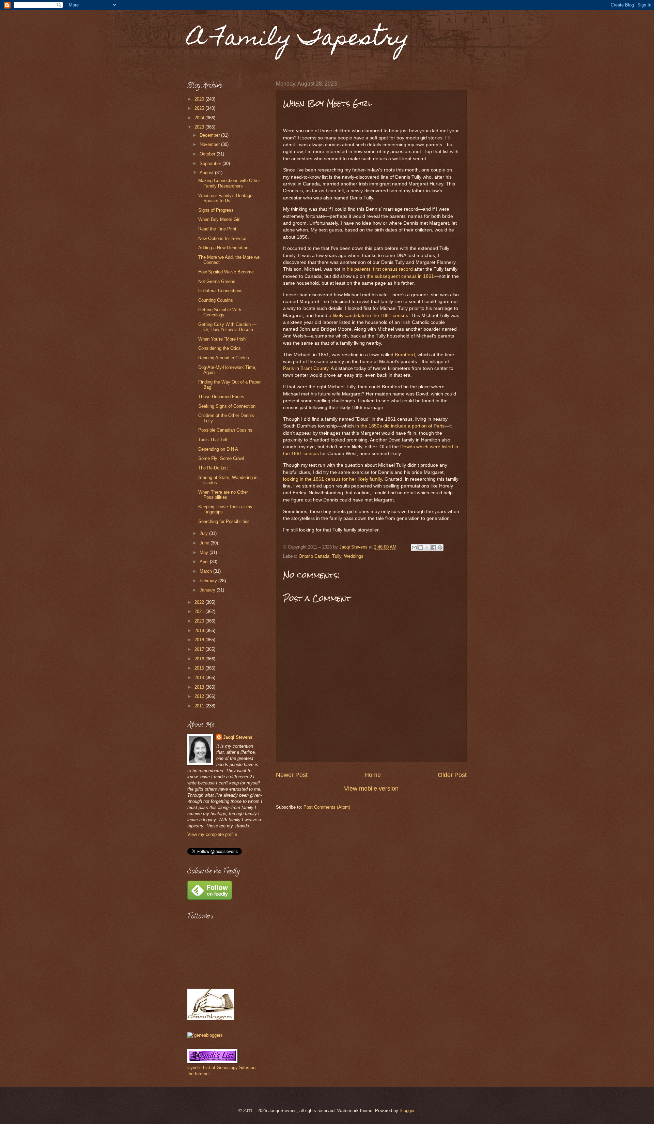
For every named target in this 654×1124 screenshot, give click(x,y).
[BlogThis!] (420, 547)
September (211, 163)
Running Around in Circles (223, 357)
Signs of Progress (216, 210)
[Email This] (414, 547)
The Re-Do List (213, 467)
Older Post (452, 774)
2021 (199, 611)
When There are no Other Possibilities (223, 495)
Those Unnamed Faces (221, 396)
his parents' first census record (380, 269)
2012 (199, 696)
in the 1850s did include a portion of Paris (400, 426)
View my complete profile (212, 834)
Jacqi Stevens (237, 737)
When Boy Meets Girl (219, 219)
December (210, 135)
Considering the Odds (219, 348)
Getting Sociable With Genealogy (219, 312)
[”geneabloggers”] (205, 1035)
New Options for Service (222, 238)
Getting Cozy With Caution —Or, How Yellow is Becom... (227, 327)
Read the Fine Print (217, 228)
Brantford (405, 354)
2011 (199, 705)
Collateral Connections (220, 290)
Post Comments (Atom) (326, 807)
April (205, 561)
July (204, 533)
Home (372, 774)
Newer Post (292, 774)
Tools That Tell (212, 439)
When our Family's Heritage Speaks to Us (225, 198)
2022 (199, 602)
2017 (199, 649)
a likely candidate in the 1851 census (368, 315)
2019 (199, 630)
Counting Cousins (215, 300)
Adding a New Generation (223, 247)
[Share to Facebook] (433, 547)
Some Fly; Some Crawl (221, 458)
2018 (199, 639)
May (204, 552)
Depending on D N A (218, 449)
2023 (199, 127)
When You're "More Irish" (222, 339)
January (208, 590)
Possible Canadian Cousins (225, 430)
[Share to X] (427, 547)
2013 (199, 687)
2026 (199, 99)
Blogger (407, 1110)
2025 (199, 108)
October (208, 153)
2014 (199, 677)
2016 (199, 658)
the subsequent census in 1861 (400, 276)
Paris (288, 368)
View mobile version (371, 788)
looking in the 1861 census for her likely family (332, 479)
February (209, 580)
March (206, 571)
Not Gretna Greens (216, 281)
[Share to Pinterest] (440, 547)
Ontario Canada (314, 556)
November (210, 144)
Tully (336, 556)
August (207, 172)
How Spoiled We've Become (226, 271)
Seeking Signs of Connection (226, 406)
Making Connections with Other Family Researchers (229, 183)
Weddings (353, 556)
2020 (199, 621)
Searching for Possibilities (224, 521)
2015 (199, 668)
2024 (199, 117)
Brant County (314, 368)
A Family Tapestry (298, 40)
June (205, 542)
